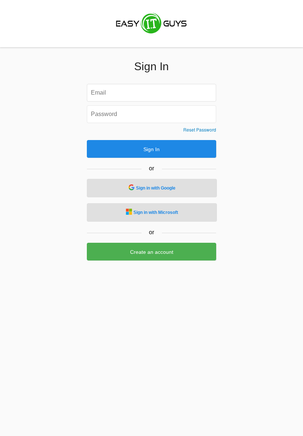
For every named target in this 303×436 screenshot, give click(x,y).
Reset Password (199, 130)
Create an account (151, 252)
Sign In (151, 149)
